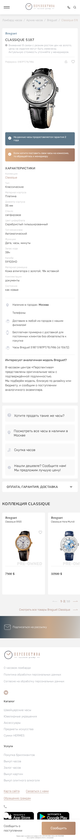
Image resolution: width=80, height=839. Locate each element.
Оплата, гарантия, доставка (32, 487)
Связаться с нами (37, 791)
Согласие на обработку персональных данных (34, 681)
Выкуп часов (12, 761)
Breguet (11, 33)
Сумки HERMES (14, 735)
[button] (7, 7)
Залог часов (12, 767)
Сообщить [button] (59, 828)
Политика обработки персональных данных (32, 674)
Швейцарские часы (17, 710)
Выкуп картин (13, 774)
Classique (11, 177)
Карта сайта (12, 791)
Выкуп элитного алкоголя (22, 780)
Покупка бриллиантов (19, 755)
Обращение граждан (17, 798)
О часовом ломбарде (17, 668)
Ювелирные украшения (20, 716)
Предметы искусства (18, 729)
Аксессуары (12, 723)
